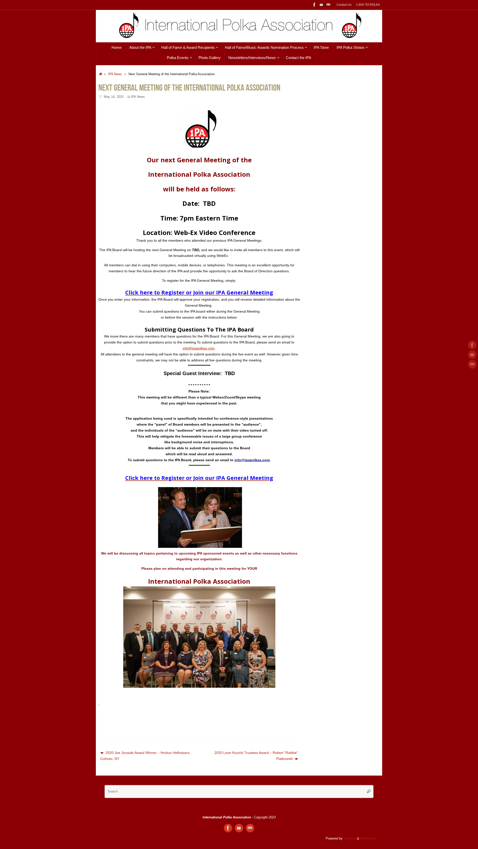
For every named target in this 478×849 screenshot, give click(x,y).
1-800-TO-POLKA (368, 4)
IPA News (115, 74)
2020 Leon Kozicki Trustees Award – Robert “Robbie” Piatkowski (256, 756)
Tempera (350, 838)
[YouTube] (321, 4)
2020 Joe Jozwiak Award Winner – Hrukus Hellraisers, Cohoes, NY (145, 756)
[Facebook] (314, 4)
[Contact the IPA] (328, 4)
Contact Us (344, 4)
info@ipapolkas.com (199, 348)
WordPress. (368, 838)
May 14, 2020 (113, 97)
